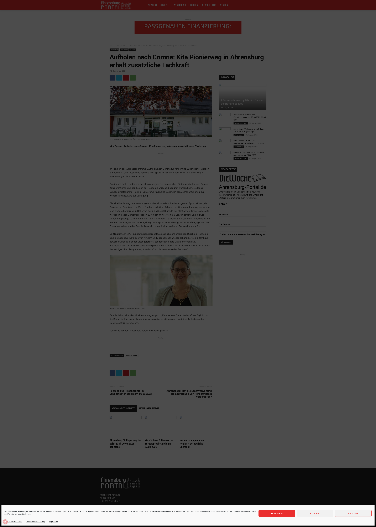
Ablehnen (315, 513)
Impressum (53, 521)
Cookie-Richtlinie (14, 521)
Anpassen (353, 513)
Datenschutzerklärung (35, 521)
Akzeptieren (276, 513)
